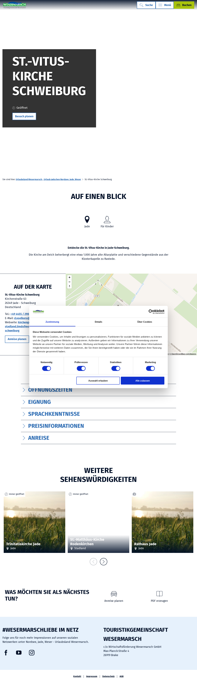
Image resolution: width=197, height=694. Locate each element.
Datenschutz (108, 676)
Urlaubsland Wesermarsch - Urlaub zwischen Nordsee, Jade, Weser (48, 179)
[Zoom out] (69, 282)
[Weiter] (103, 561)
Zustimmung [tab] (52, 321)
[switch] (81, 368)
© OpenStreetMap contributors (182, 353)
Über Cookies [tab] (144, 321)
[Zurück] (93, 561)
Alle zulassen (142, 380)
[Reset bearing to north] (69, 286)
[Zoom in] (69, 277)
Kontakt (77, 676)
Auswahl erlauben (98, 380)
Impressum (91, 676)
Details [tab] (98, 321)
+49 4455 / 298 (19, 314)
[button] (24, 116)
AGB (122, 676)
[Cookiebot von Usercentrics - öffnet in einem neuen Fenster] (150, 311)
